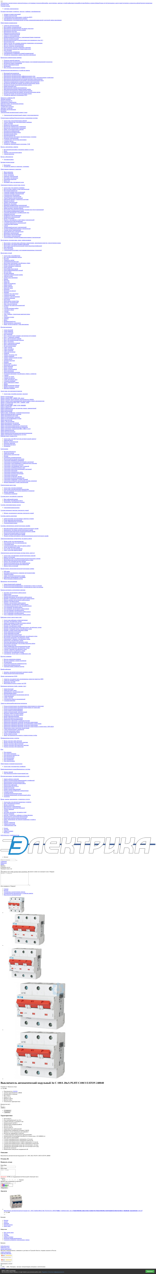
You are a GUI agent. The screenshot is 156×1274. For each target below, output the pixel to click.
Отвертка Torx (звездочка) (11, 293)
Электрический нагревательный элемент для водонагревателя (21, 115)
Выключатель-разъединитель (12, 33)
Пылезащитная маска (10, 444)
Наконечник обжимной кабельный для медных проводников (21, 725)
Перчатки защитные (9, 443)
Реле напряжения (8, 759)
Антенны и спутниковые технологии (32, 3)
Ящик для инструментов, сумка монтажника (16, 324)
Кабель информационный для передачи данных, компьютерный (18, 408)
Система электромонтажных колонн (11, 505)
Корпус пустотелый (9, 557)
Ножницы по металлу (10, 290)
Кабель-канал (7, 594)
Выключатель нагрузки (10, 31)
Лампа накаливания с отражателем (10, 424)
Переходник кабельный (10, 784)
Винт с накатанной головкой (12, 343)
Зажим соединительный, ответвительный (15, 712)
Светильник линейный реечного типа (14, 467)
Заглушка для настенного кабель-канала (15, 592)
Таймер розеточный (9, 824)
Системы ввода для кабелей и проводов (12, 496)
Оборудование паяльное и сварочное (11, 169)
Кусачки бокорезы (9, 273)
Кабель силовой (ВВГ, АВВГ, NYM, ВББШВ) (13, 405)
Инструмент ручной (6, 253)
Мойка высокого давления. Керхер (13, 208)
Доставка (6, 829)
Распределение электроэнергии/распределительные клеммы (17, 568)
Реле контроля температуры (11, 755)
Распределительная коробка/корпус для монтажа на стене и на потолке (23, 587)
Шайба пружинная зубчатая (11, 385)
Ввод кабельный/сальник (11, 499)
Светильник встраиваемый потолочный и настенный (19, 462)
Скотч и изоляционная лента (12, 732)
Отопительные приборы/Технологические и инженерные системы (19, 118)
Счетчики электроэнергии (11, 8)
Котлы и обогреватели (7, 156)
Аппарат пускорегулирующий (12, 14)
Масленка (6, 280)
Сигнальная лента (9, 544)
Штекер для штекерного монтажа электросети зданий (19, 513)
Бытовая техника (74, 3)
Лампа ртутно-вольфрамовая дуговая (11, 418)
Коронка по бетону (9, 201)
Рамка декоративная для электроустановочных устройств (20, 819)
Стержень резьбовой (9, 381)
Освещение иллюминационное (12, 457)
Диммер (6, 810)
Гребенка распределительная (12, 34)
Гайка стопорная (8, 350)
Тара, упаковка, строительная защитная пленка (17, 314)
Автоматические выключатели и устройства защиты (15, 70)
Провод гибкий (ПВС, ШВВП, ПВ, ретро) (12, 398)
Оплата (6, 828)
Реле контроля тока (9, 756)
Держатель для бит (9, 260)
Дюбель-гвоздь (8, 359)
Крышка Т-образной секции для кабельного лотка (18, 629)
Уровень (6, 318)
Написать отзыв (12, 1086)
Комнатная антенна (6, 105)
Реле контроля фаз (9, 758)
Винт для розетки (9, 341)
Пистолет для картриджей (11, 302)
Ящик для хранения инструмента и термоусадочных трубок (20, 735)
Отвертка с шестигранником (12, 296)
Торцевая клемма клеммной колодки (14, 666)
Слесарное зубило (9, 309)
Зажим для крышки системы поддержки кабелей (17, 623)
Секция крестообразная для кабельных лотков (16, 648)
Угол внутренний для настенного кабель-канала (17, 611)
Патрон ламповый (9, 492)
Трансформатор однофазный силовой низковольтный (19, 53)
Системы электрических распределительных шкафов (15, 525)
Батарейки (3, 111)
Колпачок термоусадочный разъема (13, 713)
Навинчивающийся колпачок (12, 372)
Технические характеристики (12, 1101)
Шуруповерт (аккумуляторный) (12, 234)
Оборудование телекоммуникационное (11, 763)
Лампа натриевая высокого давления (11, 414)
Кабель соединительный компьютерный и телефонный (19, 780)
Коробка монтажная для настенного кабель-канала (18, 597)
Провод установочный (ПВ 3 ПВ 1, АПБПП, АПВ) (15, 402)
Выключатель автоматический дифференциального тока (19, 76)
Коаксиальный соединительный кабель (15, 783)
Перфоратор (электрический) (12, 217)
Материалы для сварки (10, 203)
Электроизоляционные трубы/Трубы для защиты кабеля (16, 538)
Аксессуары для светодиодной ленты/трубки (16, 489)
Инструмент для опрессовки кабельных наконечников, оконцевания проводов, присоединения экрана (32, 243)
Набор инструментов (10, 283)
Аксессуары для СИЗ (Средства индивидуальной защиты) (20, 438)
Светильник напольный (10, 470)
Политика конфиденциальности (13, 1238)
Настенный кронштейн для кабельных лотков (16, 637)
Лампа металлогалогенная (8, 431)
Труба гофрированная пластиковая (13, 521)
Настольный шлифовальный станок (14, 211)
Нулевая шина (8, 662)
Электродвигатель (9, 154)
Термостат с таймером (10, 142)
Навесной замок (8, 288)
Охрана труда (103, 3)
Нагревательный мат (9, 135)
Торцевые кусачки (9, 317)
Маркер (6, 279)
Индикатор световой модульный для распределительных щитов (21, 83)
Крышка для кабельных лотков (12, 626)
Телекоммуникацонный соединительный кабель (17, 795)
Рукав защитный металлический (13, 520)
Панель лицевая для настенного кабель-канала (17, 600)
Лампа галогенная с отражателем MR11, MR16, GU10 (15, 428)
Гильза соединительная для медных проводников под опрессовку (22, 707)
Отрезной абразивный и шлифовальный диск (16, 212)
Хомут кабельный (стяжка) (11, 382)
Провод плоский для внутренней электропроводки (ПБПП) (17, 399)
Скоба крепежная (8, 696)
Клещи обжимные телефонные (12, 266)
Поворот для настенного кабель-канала (15, 603)
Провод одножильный (7, 396)
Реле (2, 749)
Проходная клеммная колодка (12, 665)
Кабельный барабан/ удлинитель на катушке (16, 199)
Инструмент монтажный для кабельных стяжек (17, 263)
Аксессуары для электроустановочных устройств (17, 802)
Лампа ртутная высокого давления (10, 417)
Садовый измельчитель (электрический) (15, 222)
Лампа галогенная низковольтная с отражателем (14, 426)
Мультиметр (7, 66)
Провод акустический (7, 404)
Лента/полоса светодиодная (11, 454)
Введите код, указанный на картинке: (11, 1181)
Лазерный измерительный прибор (13, 274)
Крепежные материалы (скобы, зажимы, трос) (13, 686)
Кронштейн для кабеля (10, 365)
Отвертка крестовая (9, 295)
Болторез (6, 258)
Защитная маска (8, 440)
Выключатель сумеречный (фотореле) (14, 808)
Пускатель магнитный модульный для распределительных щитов (22, 92)
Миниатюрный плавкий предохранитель (15, 87)
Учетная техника (5, 6)
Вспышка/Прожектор (10, 451)
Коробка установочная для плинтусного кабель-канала (19, 598)
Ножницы (7, 289)
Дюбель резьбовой (9, 356)
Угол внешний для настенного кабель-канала (16, 608)
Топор (5, 315)
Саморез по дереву (9, 376)
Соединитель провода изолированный (14, 699)
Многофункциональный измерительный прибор (17, 89)
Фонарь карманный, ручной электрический (16, 482)
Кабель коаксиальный (7, 409)
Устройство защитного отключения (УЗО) (15, 95)
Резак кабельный (8, 248)
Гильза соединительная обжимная (13, 709)
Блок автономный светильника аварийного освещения (19, 490)
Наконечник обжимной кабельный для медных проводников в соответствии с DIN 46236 (29, 726)
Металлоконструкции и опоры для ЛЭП (15, 683)
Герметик (6, 353)
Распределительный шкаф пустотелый (14, 533)
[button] (78, 1217)
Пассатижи (7, 299)
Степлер (6, 311)
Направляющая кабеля (10, 693)
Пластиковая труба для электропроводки (15, 543)
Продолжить (4, 1187)
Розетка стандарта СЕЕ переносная (13, 746)
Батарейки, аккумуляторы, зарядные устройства (56, 3)
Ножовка (6, 292)
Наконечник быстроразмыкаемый (13, 719)
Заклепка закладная (9, 360)
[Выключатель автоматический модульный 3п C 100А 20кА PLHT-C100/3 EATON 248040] (16, 912)
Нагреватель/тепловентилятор (12, 132)
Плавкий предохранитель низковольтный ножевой (18, 90)
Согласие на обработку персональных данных (16, 1239)
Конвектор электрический (11, 125)
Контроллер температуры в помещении (15, 126)
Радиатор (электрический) (11, 138)
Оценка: (3, 1178)
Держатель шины (8, 574)
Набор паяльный (8, 173)
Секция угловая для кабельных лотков (14, 650)
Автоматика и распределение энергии (11, 3)
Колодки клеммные (6, 656)
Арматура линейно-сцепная (11, 680)
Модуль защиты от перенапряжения (14, 44)
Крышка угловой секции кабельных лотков (16, 630)
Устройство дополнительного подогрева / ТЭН (17, 144)
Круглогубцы (7, 271)
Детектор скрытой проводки (12, 60)
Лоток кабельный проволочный (13, 634)
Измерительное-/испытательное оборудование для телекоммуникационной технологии (28, 61)
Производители (8, 1224)
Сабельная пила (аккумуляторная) (13, 221)
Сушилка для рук (8, 141)
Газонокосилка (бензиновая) (12, 195)
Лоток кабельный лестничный (12, 631)
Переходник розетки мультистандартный (15, 818)
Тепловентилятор (9, 159)
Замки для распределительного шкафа (14, 575)
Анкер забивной (8, 331)
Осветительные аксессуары (8, 485)
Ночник (6, 456)
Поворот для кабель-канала (11, 601)
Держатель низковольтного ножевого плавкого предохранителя (21, 82)
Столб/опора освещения (10, 493)
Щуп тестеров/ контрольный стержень (14, 67)
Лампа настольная (9, 453)
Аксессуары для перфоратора (12, 255)
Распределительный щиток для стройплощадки (17, 563)
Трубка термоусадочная (10, 734)
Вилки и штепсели (9, 805)
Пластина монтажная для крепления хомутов (16, 694)
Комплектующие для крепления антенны (12, 103)
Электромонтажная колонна (12, 507)
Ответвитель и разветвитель (8, 102)
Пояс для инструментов (10, 304)
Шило (5, 320)
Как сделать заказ (9, 1232)
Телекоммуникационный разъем (13, 793)
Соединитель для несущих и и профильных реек (17, 653)
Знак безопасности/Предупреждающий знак (16, 773)
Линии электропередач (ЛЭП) (9, 676)
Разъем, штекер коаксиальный (12, 789)
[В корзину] (4, 1214)
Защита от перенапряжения (11, 36)
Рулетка (6, 307)
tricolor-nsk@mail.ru (6, 1249)
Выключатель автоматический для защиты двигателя (18, 28)
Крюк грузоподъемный (10, 369)
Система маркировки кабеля (12, 731)
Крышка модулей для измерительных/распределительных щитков (22, 558)
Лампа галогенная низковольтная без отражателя (14, 427)
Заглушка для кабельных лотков (13, 621)
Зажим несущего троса (10, 690)
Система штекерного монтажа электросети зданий (15, 510)
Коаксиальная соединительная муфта (14, 782)
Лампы (97, 3)
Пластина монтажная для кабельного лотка (16, 642)
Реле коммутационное (10, 753)
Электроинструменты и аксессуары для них (13, 185)
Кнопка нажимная (9, 813)
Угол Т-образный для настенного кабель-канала (17, 614)
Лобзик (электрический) (10, 202)
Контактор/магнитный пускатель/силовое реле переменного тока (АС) (23, 40)
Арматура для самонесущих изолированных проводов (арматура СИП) (23, 679)
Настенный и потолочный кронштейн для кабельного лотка (20, 636)
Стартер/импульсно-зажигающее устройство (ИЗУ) (18, 17)
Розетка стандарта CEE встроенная (13, 743)
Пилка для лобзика (9, 218)
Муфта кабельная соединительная (13, 717)
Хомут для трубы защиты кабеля (13, 550)
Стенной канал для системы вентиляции (15, 139)
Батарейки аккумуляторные (8, 109)
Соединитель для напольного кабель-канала (16, 604)
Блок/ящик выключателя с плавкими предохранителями (19, 573)
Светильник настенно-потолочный (13, 473)
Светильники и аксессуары (114, 3)
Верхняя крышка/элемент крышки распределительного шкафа (21, 528)
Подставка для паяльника (11, 178)
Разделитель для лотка (10, 645)
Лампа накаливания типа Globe (9, 415)
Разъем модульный (9, 787)
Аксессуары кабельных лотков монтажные (16, 620)
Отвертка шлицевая (9, 298)
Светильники (4, 449)
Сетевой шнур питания (7, 106)
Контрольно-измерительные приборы (11, 57)
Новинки (6, 1223)
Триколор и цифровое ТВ (8, 98)
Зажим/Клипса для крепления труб (13, 692)
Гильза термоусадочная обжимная (13, 710)
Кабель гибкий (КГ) (6, 407)
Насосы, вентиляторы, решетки (9, 147)
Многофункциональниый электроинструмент (16, 206)
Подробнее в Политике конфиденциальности (53, 1272)
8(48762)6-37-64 (14, 835)
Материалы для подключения (9, 581)
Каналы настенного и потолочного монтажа (13, 590)
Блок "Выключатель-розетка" (12, 803)
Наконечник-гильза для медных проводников (16, 728)
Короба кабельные (6, 669)
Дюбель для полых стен (10, 354)
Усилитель (7, 796)
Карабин (6, 362)
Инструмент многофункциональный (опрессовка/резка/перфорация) (23, 246)
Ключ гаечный (8, 267)
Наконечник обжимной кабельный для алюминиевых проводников (22, 723)
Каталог (6, 1220)
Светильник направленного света (13, 472)
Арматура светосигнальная (11, 25)
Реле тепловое (8, 50)
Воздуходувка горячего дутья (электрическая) (16, 189)
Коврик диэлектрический (11, 441)
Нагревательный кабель (10, 134)
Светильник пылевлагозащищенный (14, 478)
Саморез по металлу (9, 378)
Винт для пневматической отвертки (14, 340)
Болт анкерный (8, 334)
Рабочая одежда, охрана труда (9, 436)
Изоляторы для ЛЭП (9, 682)
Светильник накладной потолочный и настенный (18, 469)
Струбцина (7, 312)
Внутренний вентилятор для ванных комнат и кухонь (19, 149)
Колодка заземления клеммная (12, 659)
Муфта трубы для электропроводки (14, 541)
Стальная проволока (9, 700)
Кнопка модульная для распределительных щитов (18, 85)
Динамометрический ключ (11, 261)
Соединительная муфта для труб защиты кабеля (17, 545)
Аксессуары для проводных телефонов (15, 766)
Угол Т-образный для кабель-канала (14, 613)
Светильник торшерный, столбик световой (16, 479)
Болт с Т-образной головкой (12, 337)
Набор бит (7, 282)
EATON (15, 1091)
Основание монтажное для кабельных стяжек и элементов (20, 373)
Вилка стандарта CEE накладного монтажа (16, 742)
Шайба (6, 384)
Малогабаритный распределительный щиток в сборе (18, 560)
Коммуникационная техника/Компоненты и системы (15, 769)
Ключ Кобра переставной (11, 269)
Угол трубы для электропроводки (13, 548)
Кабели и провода (90, 3)
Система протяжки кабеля (11, 308)
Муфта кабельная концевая (11, 716)
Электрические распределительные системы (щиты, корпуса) (18, 553)
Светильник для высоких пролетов (13, 464)
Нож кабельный (8, 247)
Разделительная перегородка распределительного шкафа (19, 531)
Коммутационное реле (10, 86)
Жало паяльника (8, 172)
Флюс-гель (7, 180)
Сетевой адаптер (8, 792)
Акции (6, 1221)
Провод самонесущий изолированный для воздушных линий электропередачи (22, 401)
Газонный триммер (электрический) (14, 193)
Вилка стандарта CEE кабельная (13, 741)
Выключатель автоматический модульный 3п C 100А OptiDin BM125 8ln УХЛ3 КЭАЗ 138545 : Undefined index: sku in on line (73, 1210)
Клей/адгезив (7, 363)
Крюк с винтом (8, 368)
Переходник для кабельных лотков (13, 640)
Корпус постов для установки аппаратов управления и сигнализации (23, 43)
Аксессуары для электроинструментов (11, 391)
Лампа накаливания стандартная (10, 423)
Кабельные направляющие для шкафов (15, 577)
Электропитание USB (10, 825)
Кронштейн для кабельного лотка (13, 624)
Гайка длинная (8, 347)
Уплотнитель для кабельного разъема (14, 502)
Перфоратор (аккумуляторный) (12, 215)
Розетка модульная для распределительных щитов (18, 93)
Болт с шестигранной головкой (12, 338)
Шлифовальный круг (10, 321)
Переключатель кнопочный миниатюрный (16, 816)
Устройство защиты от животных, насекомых (16, 166)
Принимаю (150, 1271)
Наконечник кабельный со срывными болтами (17, 720)
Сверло (6, 225)
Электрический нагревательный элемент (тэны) (14, 112)
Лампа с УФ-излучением (7, 421)
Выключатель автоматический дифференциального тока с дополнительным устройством (28, 77)
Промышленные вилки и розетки (10, 738)
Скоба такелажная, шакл (10, 379)
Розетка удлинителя (9, 822)
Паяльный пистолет (9, 214)
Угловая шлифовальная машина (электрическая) (17, 228)
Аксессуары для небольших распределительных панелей (19, 555)
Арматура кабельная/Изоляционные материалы (14, 703)
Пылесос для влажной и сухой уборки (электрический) (19, 220)
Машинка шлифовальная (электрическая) (15, 205)
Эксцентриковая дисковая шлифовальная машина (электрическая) (22, 237)
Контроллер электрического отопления (15, 128)
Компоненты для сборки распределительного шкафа (18, 530)
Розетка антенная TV (6, 100)
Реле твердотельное (9, 761)
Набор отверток (8, 286)
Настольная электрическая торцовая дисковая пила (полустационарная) (24, 209)
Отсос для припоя (9, 175)
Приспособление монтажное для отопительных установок (20, 136)
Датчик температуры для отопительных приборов (18, 122)
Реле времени (7, 752)
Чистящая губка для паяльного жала (14, 182)
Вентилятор (7, 165)
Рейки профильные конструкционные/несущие (17, 646)
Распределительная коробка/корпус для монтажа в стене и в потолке (23, 585)
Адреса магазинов (6, 1252)
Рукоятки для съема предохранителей (14, 305)
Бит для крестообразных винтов (13, 257)
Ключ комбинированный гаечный (13, 270)
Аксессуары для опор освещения (13, 488)
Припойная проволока (10, 179)
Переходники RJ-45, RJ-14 (11, 786)
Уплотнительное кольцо (10, 523)
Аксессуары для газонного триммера (14, 187)
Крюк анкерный (8, 366)
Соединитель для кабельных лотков (14, 652)
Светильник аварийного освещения (14, 460)
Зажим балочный (8, 689)
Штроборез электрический (11, 233)
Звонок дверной (8, 772)
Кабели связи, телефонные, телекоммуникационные (15, 412)
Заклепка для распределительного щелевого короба (18, 672)
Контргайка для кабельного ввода (13, 500)
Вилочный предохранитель (11, 73)
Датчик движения (9, 809)
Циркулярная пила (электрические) (13, 231)
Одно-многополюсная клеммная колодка (15, 663)
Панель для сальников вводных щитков (15, 561)
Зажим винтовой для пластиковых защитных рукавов (19, 518)
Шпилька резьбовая (9, 388)
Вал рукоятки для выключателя (12, 27)
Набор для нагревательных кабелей (14, 129)
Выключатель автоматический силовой (15, 30)
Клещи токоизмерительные (11, 64)
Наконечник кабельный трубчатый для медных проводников (21, 722)
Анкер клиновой (8, 333)
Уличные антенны (6, 99)
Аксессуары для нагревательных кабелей (15, 120)
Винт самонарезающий (10, 344)
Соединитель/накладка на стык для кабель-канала (18, 605)
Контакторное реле (9, 41)
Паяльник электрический (11, 176)
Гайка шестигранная (9, 352)
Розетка (6, 821)
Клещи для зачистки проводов (12, 264)
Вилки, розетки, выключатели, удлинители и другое (15, 799)
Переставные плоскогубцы (11, 301)
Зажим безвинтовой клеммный (12, 584)
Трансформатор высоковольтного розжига (15, 18)
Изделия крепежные (6, 327)
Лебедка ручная (8, 276)
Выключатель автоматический (12, 74)
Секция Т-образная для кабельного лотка (15, 649)
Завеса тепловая (8, 123)
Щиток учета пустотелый (11, 566)
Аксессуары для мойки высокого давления (16, 394)
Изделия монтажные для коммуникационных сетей (15, 776)
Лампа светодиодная (6, 420)
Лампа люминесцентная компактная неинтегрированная (16, 433)
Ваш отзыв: (4, 1168)
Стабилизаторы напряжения (12, 52)
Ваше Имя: (4, 1165)
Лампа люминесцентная (7, 430)
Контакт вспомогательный (11, 38)
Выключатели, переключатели (12, 806)
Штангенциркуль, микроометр (12, 323)
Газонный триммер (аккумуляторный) (14, 192)
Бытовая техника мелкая (7, 162)
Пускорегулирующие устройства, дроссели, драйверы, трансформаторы (21, 11)
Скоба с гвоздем (8, 697)
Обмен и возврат (8, 831)
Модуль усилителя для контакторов (14, 46)
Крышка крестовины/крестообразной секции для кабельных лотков (22, 627)
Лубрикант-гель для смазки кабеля (13, 715)
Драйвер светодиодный (10, 15)
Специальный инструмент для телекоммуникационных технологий (23, 250)
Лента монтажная (9, 370)
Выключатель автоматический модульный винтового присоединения (23, 79)
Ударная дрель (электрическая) (12, 230)
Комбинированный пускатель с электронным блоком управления (22, 37)
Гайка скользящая (9, 349)
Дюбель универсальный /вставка (13, 357)
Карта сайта (7, 1226)
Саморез (6, 375)
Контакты (6, 832)
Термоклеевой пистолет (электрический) (15, 227)
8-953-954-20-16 (5, 835)
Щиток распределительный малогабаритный (16, 564)
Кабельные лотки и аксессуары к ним (11, 617)
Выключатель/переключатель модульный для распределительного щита (24, 80)
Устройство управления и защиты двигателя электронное (20, 55)
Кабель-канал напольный (11, 595)
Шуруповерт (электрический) (12, 236)
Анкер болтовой (8, 330)
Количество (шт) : (5, 1104)
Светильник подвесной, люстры (13, 476)
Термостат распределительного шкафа (14, 534)
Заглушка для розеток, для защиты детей (15, 812)
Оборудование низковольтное (9, 23)
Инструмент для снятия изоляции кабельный (16, 244)
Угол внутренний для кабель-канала (14, 610)
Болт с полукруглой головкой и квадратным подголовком (20, 335)
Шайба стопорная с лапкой (11, 387)
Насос (5, 151)
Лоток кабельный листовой (11, 633)
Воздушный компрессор (10, 190)
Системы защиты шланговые (9, 516)
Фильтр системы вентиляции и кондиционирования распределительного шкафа (26, 536)
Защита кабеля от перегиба (11, 779)
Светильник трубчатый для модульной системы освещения (20, 481)
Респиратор (7, 446)
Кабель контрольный (6, 411)
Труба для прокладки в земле (12, 547)
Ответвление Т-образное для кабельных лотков (17, 639)
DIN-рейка (7, 571)
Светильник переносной (11, 475)
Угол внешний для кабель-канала (13, 607)
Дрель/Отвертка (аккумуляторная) (13, 198)
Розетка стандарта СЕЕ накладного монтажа (16, 745)
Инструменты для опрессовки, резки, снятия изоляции (16, 240)
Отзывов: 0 (4, 1086)
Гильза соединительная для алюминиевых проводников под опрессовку (24, 706)
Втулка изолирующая (10, 346)
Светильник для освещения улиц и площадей (16, 466)
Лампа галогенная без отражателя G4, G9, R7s (13, 434)
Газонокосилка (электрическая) (12, 196)
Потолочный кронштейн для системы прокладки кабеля (19, 643)
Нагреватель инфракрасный (11, 131)
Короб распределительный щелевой (14, 673)
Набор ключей (8, 285)
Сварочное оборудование (11, 224)
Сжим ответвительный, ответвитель (14, 729)
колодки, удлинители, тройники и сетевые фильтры (18, 815)
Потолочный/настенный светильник (14, 459)
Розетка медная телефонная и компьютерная (16, 790)
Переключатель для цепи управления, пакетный (17, 47)
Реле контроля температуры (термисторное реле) (17, 49)
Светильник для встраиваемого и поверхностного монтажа (20, 463)
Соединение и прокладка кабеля (131, 3)
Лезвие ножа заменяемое (11, 277)
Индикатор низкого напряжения (13, 63)
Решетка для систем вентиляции (13, 152)
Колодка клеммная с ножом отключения (15, 660)
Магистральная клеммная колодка (13, 578)
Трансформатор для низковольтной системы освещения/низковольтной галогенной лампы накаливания (33, 20)
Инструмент (82, 3)
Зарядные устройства (6, 108)
